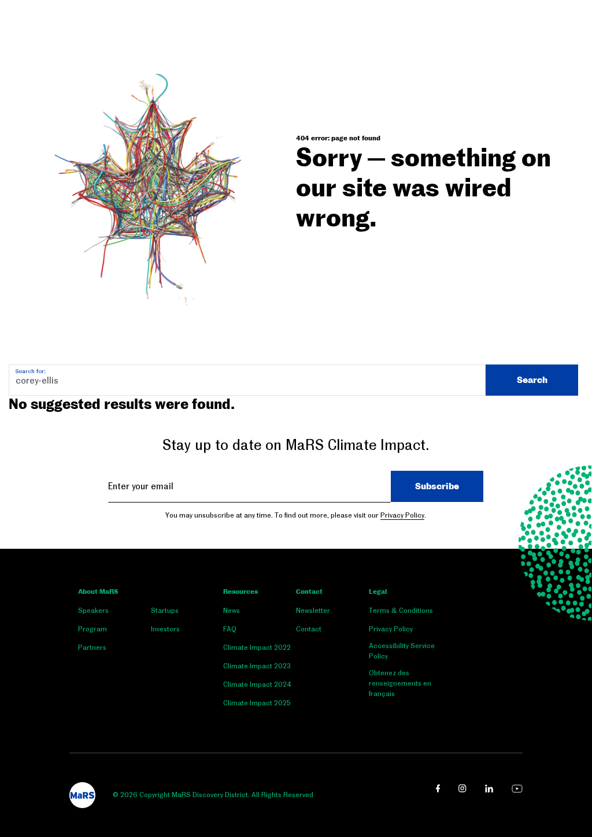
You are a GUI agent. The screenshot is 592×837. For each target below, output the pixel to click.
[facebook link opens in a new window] (438, 788)
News (231, 611)
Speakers (93, 611)
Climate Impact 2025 (257, 703)
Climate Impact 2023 (257, 666)
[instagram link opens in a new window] (462, 788)
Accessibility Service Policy (402, 651)
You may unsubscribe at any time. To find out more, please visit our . (295, 515)
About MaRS (98, 592)
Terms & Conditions (401, 611)
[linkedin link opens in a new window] (489, 788)
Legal (378, 592)
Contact (309, 592)
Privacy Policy (402, 515)
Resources (240, 592)
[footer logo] (82, 795)
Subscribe (437, 486)
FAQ (229, 629)
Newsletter (313, 611)
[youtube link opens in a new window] (517, 788)
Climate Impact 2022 (257, 647)
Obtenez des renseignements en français (400, 683)
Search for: (30, 371)
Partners (92, 647)
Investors (165, 629)
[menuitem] (114, 613)
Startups (165, 611)
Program (92, 629)
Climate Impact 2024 (257, 684)
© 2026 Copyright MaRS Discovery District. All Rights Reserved (213, 795)
